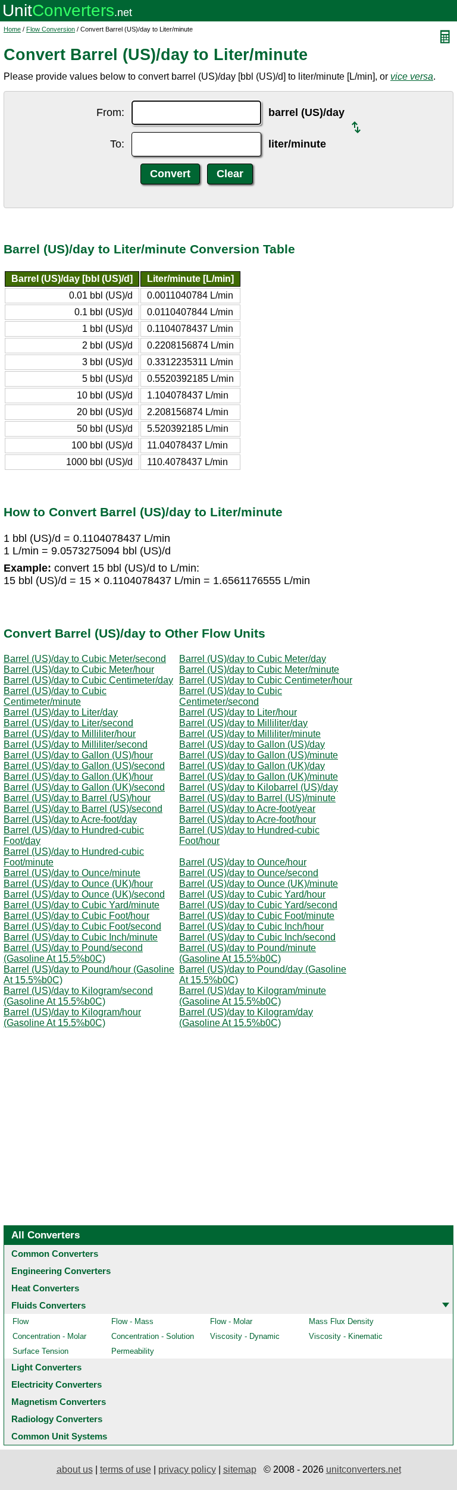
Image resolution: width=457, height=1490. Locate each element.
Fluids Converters (48, 1305)
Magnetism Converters (58, 1402)
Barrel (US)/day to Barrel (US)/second (83, 809)
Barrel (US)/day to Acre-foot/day (70, 819)
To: (117, 144)
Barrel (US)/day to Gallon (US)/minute (258, 755)
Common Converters (54, 1254)
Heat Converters (45, 1288)
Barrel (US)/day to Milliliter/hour (70, 734)
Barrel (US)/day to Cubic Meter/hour (79, 669)
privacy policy (187, 1469)
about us (75, 1469)
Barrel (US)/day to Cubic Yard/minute (81, 905)
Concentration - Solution (152, 1336)
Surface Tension (40, 1351)
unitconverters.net (363, 1469)
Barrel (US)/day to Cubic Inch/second (257, 937)
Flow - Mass (132, 1321)
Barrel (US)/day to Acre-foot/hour (247, 819)
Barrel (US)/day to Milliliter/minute (250, 734)
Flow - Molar (231, 1321)
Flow (20, 1321)
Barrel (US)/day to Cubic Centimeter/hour (265, 680)
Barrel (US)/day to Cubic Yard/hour (252, 894)
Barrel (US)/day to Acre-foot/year (247, 809)
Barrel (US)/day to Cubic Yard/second (258, 905)
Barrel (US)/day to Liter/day (61, 712)
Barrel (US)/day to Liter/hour (238, 712)
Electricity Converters (56, 1384)
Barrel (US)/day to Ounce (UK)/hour (78, 884)
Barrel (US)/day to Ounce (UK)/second (84, 894)
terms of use (125, 1469)
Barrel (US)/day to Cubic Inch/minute (81, 937)
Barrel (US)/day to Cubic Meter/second (85, 659)
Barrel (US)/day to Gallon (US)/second (84, 766)
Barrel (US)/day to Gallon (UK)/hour (78, 776)
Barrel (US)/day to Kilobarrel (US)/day (258, 787)
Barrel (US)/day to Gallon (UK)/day (252, 766)
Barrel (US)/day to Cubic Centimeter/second (230, 696)
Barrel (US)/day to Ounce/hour (242, 862)
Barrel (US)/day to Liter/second (68, 723)
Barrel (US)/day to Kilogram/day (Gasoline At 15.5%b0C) (246, 1017)
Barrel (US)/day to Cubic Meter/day (252, 659)
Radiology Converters (56, 1419)
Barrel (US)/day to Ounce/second (248, 873)
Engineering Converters (61, 1271)
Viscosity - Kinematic (346, 1336)
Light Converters (46, 1367)
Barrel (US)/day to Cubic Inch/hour (251, 926)
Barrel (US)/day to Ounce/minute (72, 873)
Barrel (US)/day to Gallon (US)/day (252, 744)
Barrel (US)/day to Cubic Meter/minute (259, 669)
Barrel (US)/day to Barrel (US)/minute (257, 798)
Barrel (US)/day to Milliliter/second (76, 744)
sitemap (239, 1469)
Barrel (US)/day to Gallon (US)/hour (78, 755)
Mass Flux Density (341, 1321)
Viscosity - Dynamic (245, 1336)
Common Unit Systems (59, 1436)
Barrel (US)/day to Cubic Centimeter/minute (55, 696)
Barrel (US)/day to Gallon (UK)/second (84, 787)
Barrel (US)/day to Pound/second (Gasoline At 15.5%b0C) (73, 953)
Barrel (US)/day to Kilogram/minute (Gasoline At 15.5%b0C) (252, 996)
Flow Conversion (50, 29)
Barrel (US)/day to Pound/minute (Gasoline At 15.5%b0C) (247, 953)
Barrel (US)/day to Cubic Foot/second (82, 926)
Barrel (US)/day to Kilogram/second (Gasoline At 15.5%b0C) (78, 996)
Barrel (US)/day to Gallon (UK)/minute (258, 776)
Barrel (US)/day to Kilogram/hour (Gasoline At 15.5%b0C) (72, 1017)
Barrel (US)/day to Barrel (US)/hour (77, 798)
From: (110, 112)
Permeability (132, 1351)
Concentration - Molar (49, 1336)
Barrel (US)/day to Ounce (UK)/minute (258, 884)
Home (12, 29)
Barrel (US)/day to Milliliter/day (243, 723)
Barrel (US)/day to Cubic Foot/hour (76, 916)
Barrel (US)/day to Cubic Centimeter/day (88, 680)
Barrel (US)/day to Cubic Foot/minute (256, 916)
